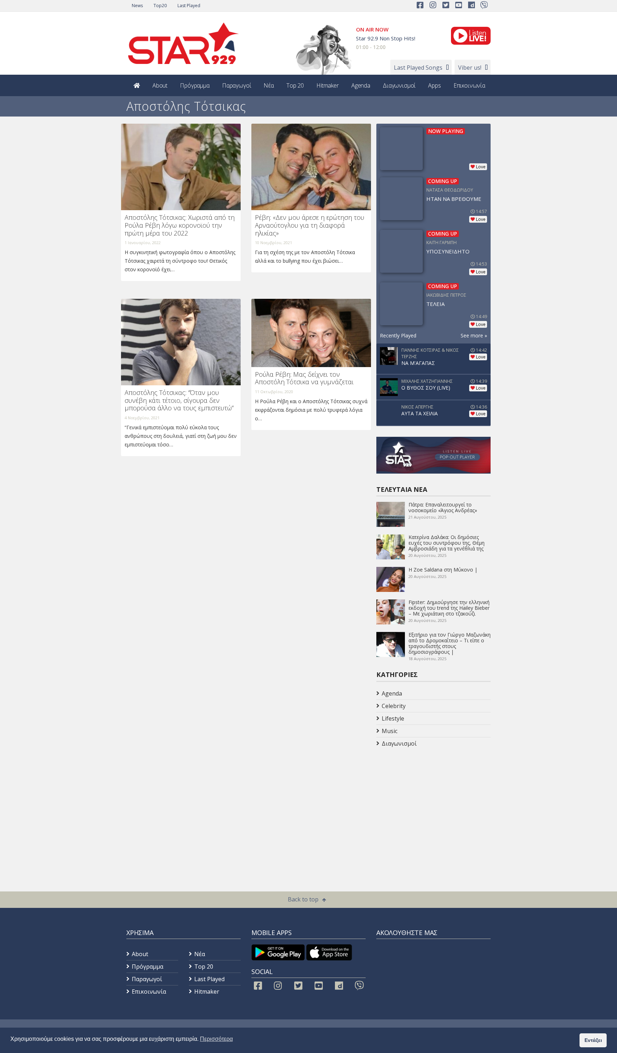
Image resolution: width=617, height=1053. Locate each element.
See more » (474, 335)
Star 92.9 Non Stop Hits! (385, 38)
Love (481, 167)
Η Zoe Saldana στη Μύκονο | (442, 569)
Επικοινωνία (469, 85)
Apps (434, 85)
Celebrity (394, 706)
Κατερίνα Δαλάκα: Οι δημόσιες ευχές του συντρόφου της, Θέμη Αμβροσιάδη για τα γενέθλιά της (446, 543)
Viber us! (469, 67)
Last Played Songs (418, 67)
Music (389, 731)
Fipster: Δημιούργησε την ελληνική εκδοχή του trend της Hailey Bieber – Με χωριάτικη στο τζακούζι (449, 608)
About (159, 85)
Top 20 (295, 85)
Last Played (188, 6)
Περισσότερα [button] (216, 1039)
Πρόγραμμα (195, 85)
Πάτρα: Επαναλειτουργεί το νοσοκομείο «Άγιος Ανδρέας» (442, 507)
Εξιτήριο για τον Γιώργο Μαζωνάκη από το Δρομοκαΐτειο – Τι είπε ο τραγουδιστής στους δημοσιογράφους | (449, 643)
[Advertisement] (433, 806)
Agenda (360, 85)
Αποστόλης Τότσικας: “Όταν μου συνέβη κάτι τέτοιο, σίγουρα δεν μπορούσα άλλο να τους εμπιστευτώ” (179, 400)
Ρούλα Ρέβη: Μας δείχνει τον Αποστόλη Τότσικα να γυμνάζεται (304, 378)
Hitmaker (327, 85)
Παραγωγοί (236, 85)
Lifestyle (393, 718)
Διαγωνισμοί (399, 85)
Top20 (160, 6)
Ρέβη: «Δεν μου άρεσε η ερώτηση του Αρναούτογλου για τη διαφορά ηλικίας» (309, 225)
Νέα (269, 85)
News (137, 6)
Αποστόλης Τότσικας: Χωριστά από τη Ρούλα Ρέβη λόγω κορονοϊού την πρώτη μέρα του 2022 (180, 225)
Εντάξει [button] (593, 1040)
